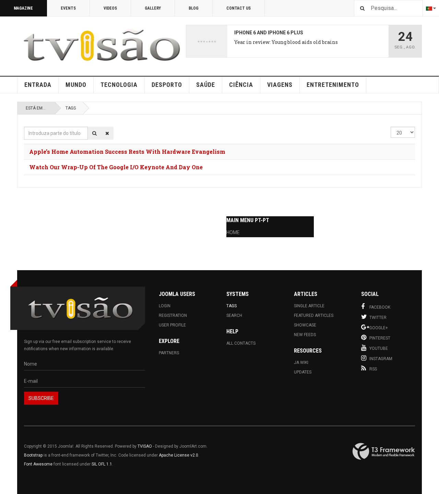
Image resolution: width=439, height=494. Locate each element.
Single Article (309, 305)
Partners (169, 353)
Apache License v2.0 (178, 455)
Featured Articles (313, 315)
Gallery (153, 8)
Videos (110, 8)
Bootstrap (33, 455)
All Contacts (241, 343)
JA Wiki (301, 362)
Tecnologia (119, 84)
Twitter (378, 317)
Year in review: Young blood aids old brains (286, 42)
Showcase (305, 325)
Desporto (167, 84)
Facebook (379, 307)
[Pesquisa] (94, 133)
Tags (71, 108)
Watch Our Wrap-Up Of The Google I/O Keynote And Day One (116, 167)
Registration (173, 315)
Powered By (384, 451)
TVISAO (145, 446)
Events (68, 8)
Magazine (23, 8)
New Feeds (305, 334)
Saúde (205, 84)
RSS (373, 369)
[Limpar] (107, 133)
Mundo (76, 84)
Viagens (280, 84)
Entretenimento (333, 84)
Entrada (37, 84)
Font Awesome (38, 464)
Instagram (380, 358)
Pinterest (379, 338)
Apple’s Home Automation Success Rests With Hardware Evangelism (127, 151)
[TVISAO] (101, 45)
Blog (194, 8)
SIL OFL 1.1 (102, 464)
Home (233, 232)
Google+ (378, 327)
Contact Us (238, 8)
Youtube (378, 348)
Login (164, 305)
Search (234, 315)
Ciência (241, 84)
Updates (302, 372)
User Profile (172, 325)
